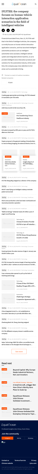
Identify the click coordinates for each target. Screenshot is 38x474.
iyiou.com (33, 463)
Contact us (5, 460)
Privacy (33, 460)
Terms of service (20, 460)
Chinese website (7, 463)
